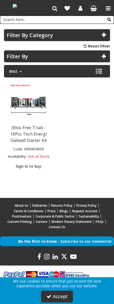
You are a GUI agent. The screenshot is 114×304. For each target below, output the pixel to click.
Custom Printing (19, 222)
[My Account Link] (80, 8)
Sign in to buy (28, 166)
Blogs (64, 211)
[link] (39, 257)
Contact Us (57, 227)
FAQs (100, 222)
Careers (41, 222)
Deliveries (39, 205)
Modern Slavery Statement (71, 222)
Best (14, 71)
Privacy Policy (86, 205)
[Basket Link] (93, 8)
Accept (60, 296)
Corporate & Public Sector (55, 216)
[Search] (109, 20)
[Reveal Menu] (108, 8)
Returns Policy (61, 205)
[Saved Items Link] (67, 8)
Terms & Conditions (28, 211)
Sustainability (89, 216)
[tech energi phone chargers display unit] (28, 101)
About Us (21, 205)
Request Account (85, 211)
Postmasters (22, 216)
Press (51, 211)
